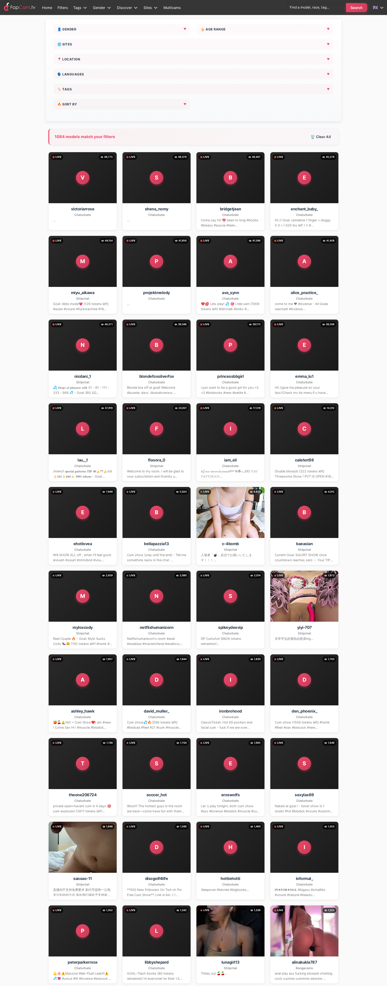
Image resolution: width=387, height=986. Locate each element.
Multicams (172, 7)
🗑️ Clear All (320, 136)
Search (356, 7)
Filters (63, 7)
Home (47, 7)
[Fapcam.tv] (19, 7)
